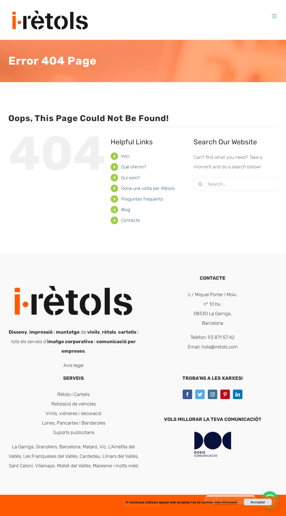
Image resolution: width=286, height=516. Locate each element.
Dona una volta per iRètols (148, 188)
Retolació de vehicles (73, 404)
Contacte (130, 220)
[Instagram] (212, 394)
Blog (125, 209)
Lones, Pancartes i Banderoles (73, 423)
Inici (125, 156)
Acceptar (258, 502)
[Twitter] (200, 394)
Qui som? (130, 177)
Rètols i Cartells (73, 394)
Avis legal (73, 365)
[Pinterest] (225, 394)
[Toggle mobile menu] (275, 16)
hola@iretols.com (220, 347)
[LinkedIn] (237, 394)
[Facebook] (187, 394)
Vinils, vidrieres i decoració (73, 413)
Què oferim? (133, 166)
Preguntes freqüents (142, 199)
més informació (225, 502)
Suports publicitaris (73, 432)
